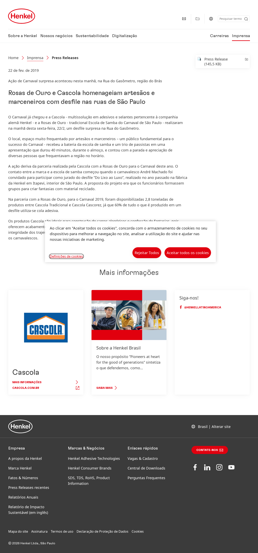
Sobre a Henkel (22, 36)
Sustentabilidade (92, 36)
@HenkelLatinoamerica (202, 307)
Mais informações (27, 382)
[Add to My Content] (246, 61)
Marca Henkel (20, 468)
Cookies (138, 531)
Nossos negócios (56, 36)
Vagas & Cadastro (143, 458)
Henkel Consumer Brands (89, 468)
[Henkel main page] (21, 16)
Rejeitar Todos (147, 252)
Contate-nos (207, 450)
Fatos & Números (23, 477)
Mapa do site (18, 531)
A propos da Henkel (25, 458)
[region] (130, 241)
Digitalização (124, 36)
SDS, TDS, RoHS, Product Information (89, 480)
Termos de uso (62, 531)
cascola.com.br (25, 388)
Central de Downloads (146, 468)
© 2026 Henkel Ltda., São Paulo (31, 543)
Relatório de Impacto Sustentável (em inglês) (28, 509)
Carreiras (219, 36)
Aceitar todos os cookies (188, 252)
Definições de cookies (66, 256)
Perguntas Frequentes (146, 477)
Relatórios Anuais (23, 497)
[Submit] (246, 19)
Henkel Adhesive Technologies (94, 458)
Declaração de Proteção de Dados (102, 531)
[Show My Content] (197, 19)
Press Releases (65, 57)
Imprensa (241, 36)
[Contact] (184, 19)
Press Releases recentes (28, 487)
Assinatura (39, 531)
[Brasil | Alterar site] (211, 19)
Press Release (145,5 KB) (216, 61)
